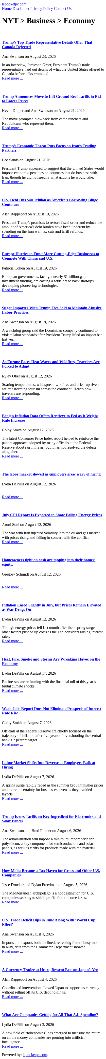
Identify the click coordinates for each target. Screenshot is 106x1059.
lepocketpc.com (14, 4)
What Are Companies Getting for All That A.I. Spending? (50, 1015)
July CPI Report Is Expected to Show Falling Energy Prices (52, 515)
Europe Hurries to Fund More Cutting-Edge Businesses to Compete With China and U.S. (50, 256)
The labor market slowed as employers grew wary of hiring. (52, 474)
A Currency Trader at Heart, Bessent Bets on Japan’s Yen (50, 970)
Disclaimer (21, 8)
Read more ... (12, 78)
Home (7, 8)
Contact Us (62, 8)
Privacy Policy (41, 8)
